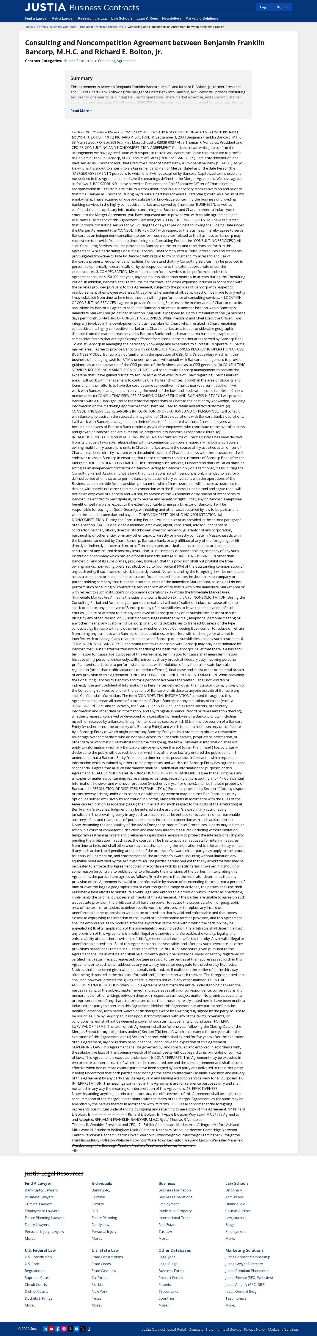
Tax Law (165, 1231)
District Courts (36, 1291)
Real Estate (167, 1224)
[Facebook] (57, 1328)
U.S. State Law (105, 1250)
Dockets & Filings (38, 1298)
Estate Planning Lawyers (44, 1217)
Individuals (102, 1183)
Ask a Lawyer (63, 18)
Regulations (34, 1270)
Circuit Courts (36, 1284)
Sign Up (283, 7)
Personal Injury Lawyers (44, 1231)
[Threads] (70, 1328)
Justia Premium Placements (247, 1270)
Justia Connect (153, 1329)
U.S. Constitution (38, 1257)
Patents (164, 1284)
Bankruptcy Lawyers (41, 1190)
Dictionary (233, 1190)
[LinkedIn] (45, 1328)
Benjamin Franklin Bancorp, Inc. (102, 26)
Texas (96, 1298)
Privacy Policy (255, 1329)
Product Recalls (170, 1277)
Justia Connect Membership (247, 1257)
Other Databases (174, 1250)
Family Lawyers (37, 1224)
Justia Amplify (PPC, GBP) (245, 1284)
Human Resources (78, 60)
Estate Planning (104, 1217)
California (99, 1277)
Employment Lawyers (42, 1210)
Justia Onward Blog (240, 1291)
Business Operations (175, 1197)
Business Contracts (63, 26)
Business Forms (171, 1270)
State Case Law (104, 1270)
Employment (168, 1204)
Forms (41, 26)
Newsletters (171, 18)
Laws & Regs (147, 18)
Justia (29, 26)
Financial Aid (235, 1204)
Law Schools (121, 18)
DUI (95, 1210)
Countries (166, 1298)
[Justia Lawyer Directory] (89, 1328)
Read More (80, 110)
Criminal (98, 1197)
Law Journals (235, 1217)
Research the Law (92, 18)
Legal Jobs (166, 1257)
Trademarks (168, 1291)
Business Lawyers (39, 1197)
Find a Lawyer (36, 18)
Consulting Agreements (117, 60)
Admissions (234, 1197)
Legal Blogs (167, 1263)
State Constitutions (107, 1257)
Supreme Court (37, 1277)
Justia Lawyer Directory (244, 1263)
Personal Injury (104, 1231)
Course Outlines (238, 1210)
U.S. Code (32, 1263)
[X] (82, 1328)
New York (99, 1291)
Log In (265, 7)
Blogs (230, 1224)
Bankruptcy (101, 1190)
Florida (97, 1284)
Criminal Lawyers (38, 1204)
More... (30, 1238)
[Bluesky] (76, 1328)
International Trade (174, 1217)
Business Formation (174, 1190)
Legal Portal (176, 1329)
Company (195, 1329)
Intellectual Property (175, 1210)
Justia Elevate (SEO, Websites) (249, 1277)
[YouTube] (51, 1328)
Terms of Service (228, 1329)
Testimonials (235, 1298)
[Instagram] (64, 1328)
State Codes (101, 1263)
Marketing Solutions (201, 18)
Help (209, 1329)
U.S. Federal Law (40, 1250)
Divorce (98, 1204)
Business (166, 1183)
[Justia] (45, 7)
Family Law (100, 1224)
